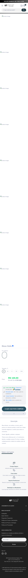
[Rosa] (21, 355)
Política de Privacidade (7, 525)
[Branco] (4, 355)
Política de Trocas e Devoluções (9, 520)
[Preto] (15, 355)
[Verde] (10, 355)
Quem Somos (5, 515)
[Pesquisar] (23, 10)
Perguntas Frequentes (7, 518)
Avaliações (4, 513)
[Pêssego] (15, 362)
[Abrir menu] (2, 5)
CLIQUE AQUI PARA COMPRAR (14, 409)
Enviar (14, 544)
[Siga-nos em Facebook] (3, 553)
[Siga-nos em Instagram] (6, 553)
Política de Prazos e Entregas (9, 522)
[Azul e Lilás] (10, 362)
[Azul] (4, 362)
